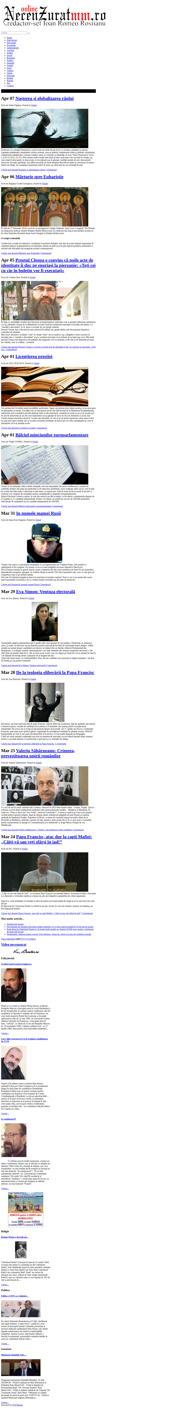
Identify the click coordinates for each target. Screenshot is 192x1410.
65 (10, 939)
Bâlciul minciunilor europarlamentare (51, 434)
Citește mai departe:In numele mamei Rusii (20, 584)
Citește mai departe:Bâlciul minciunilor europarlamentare (26, 506)
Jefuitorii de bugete (15, 924)
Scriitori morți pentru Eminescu (16, 964)
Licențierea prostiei (33, 356)
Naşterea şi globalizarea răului (44, 98)
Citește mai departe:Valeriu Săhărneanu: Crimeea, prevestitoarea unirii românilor (37, 830)
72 (25, 939)
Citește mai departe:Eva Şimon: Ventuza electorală (23, 665)
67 (14, 939)
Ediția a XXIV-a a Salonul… (14, 1296)
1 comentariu (60, 744)
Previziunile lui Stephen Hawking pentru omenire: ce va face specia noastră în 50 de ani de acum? (50, 926)
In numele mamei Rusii (38, 513)
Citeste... (5, 1033)
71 (23, 939)
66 (12, 939)
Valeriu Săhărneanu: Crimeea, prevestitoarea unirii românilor (38, 753)
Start (3, 939)
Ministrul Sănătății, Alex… (14, 1355)
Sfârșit (33, 939)
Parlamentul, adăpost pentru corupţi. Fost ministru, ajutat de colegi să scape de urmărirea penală (49, 934)
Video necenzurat (13, 944)
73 (28, 939)
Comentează (51, 170)
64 (7, 939)
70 (21, 939)
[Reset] (29, 33)
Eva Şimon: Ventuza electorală (45, 591)
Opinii (34, 105)
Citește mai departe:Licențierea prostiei (18, 428)
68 (16, 939)
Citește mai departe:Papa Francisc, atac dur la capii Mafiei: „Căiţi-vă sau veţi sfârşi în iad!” (41, 913)
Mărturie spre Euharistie (39, 176)
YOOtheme (17, 1405)
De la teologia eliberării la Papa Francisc (55, 672)
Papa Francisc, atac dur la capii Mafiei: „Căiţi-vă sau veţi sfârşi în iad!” (46, 839)
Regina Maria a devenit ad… (15, 1237)
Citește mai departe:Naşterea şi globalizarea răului (23, 170)
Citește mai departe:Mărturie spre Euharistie (20, 253)
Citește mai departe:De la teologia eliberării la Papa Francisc (27, 744)
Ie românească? (8, 1119)
